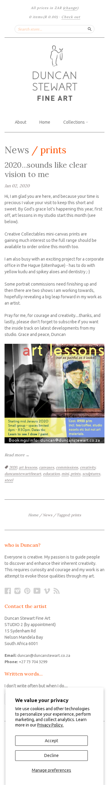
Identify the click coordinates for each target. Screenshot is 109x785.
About (20, 122)
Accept (51, 740)
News (17, 150)
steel (9, 480)
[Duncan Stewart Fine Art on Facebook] (8, 590)
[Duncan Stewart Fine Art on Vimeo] (47, 590)
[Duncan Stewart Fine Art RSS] (56, 590)
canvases (46, 467)
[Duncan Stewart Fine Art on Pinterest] (27, 590)
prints (76, 473)
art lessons (28, 467)
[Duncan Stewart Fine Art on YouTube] (37, 590)
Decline (51, 755)
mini (65, 473)
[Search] (89, 29)
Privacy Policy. (50, 725)
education (51, 473)
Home (44, 122)
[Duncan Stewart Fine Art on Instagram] (17, 590)
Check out (70, 17)
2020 (13, 467)
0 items (43, 17)
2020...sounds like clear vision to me (46, 169)
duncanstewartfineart (23, 473)
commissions (67, 467)
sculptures (91, 473)
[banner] (54, 74)
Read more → (17, 454)
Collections (74, 122)
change (70, 8)
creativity (87, 467)
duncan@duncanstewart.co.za (43, 655)
